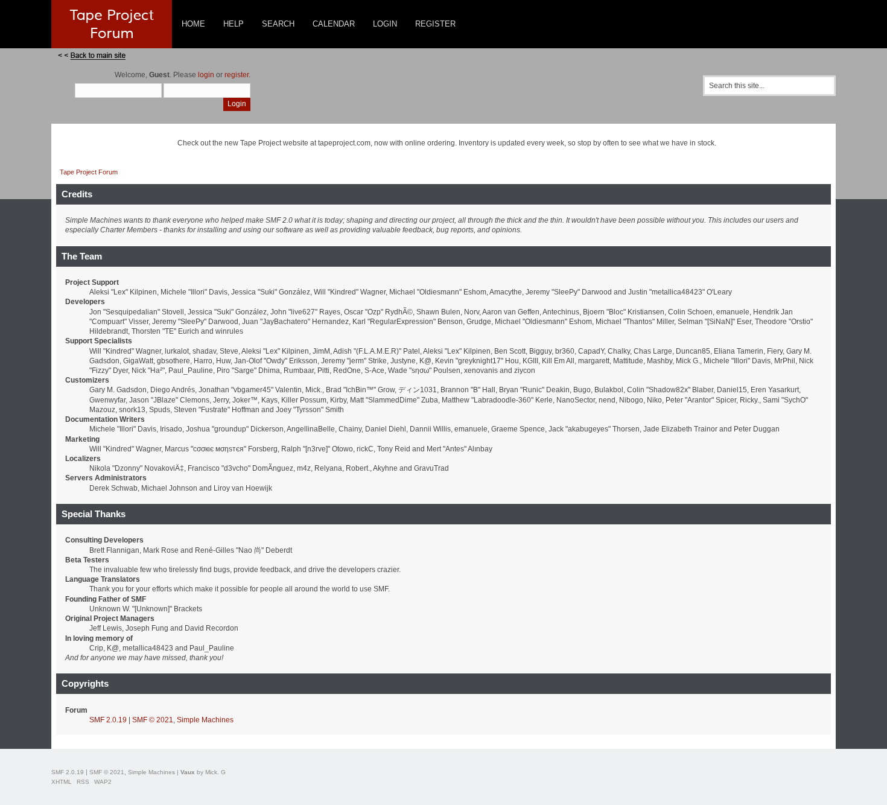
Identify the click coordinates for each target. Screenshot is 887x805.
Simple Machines (205, 720)
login (206, 75)
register (236, 75)
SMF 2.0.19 (108, 720)
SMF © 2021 (152, 720)
